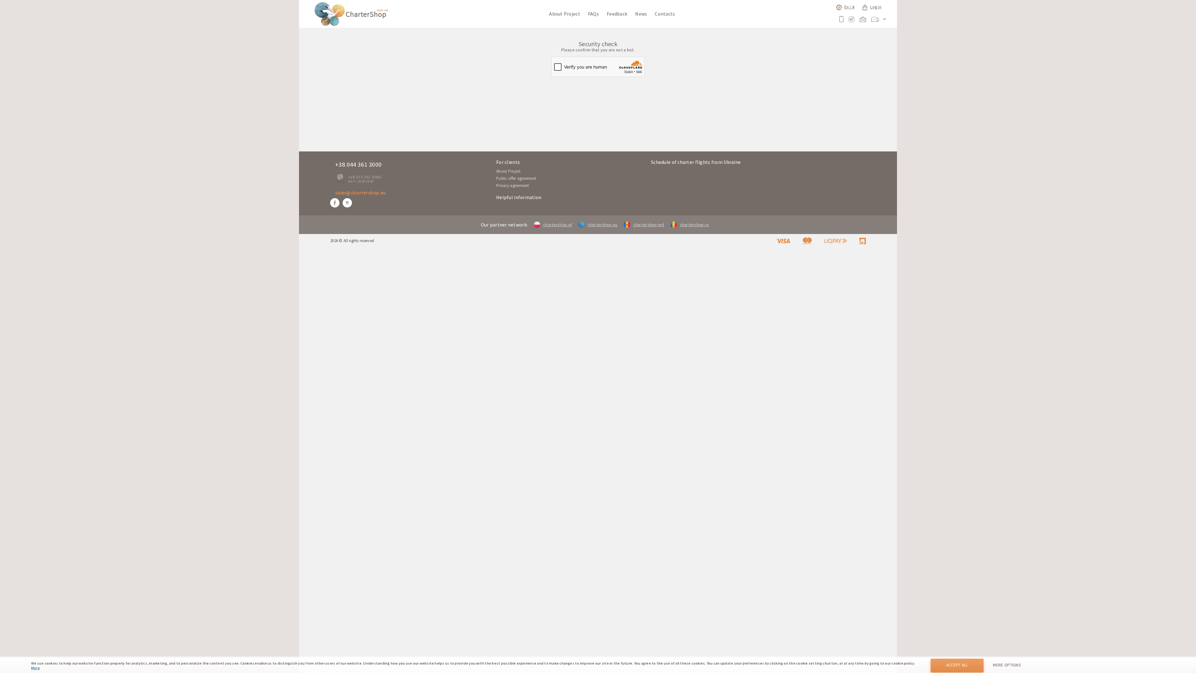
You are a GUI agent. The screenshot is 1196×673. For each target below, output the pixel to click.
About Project (564, 14)
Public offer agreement (516, 178)
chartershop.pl (557, 224)
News (641, 14)
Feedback (617, 14)
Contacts (665, 14)
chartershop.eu (602, 224)
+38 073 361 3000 (364, 176)
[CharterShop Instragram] (347, 203)
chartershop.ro (694, 224)
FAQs (593, 14)
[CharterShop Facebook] (334, 203)
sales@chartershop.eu (360, 192)
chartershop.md (648, 224)
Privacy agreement (512, 185)
